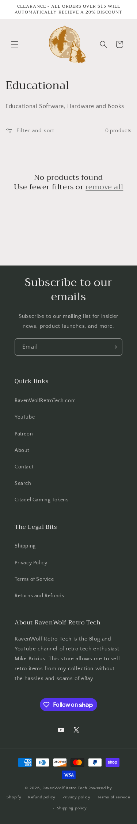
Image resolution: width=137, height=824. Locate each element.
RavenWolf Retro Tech (64, 788)
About (22, 450)
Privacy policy (76, 797)
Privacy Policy (31, 563)
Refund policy (42, 797)
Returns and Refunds (39, 596)
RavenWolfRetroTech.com (45, 401)
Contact (24, 467)
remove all (104, 187)
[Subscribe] (114, 347)
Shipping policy (72, 808)
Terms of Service (34, 579)
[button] (15, 44)
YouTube (25, 417)
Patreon (24, 434)
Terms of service (113, 797)
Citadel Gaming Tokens (42, 500)
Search (23, 483)
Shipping (25, 546)
